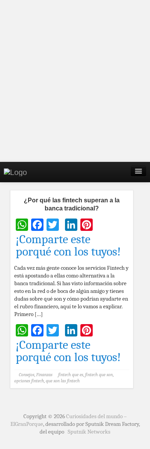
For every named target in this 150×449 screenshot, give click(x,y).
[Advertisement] (75, 81)
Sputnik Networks (89, 431)
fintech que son (99, 374)
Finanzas (44, 374)
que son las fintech (63, 380)
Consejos (26, 374)
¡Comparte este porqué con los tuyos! (68, 245)
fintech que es (70, 374)
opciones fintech (29, 380)
